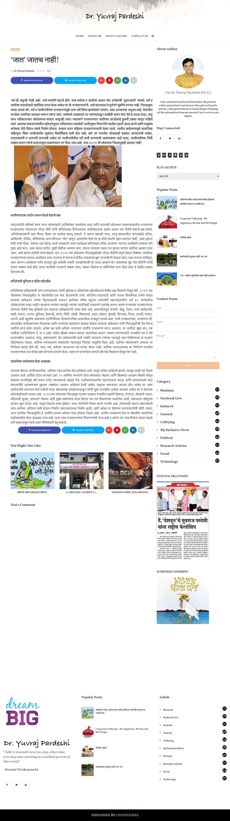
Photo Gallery (116, 36)
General (166, 414)
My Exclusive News (174, 430)
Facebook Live (171, 398)
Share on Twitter (77, 80)
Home (80, 36)
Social (15, 49)
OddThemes (127, 815)
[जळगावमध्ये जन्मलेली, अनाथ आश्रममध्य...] (131, 470)
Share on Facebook (33, 80)
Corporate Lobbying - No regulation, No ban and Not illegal (198, 221)
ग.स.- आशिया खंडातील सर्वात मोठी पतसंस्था (197, 275)
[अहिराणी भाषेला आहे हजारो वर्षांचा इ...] (33, 470)
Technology (169, 461)
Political (166, 438)
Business (167, 390)
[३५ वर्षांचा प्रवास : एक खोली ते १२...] (82, 470)
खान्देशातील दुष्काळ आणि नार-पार (193, 256)
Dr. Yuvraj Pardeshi (24, 71)
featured (166, 406)
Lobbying (167, 422)
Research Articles (173, 446)
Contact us (139, 36)
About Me (95, 36)
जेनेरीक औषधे (185, 237)
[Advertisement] (188, 657)
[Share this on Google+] (101, 80)
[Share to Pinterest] (133, 80)
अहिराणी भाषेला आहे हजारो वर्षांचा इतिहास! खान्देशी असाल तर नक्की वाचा (197, 202)
